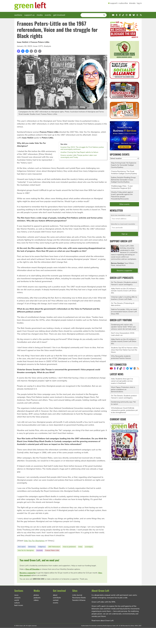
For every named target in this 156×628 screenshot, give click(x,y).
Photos (36, 595)
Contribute (57, 597)
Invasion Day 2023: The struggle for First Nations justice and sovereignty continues (82, 148)
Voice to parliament (69, 547)
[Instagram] (124, 368)
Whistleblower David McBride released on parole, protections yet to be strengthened (124, 402)
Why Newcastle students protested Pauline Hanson (121, 357)
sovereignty (89, 547)
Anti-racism (21, 547)
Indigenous (42, 547)
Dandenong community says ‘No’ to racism (123, 394)
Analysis (47, 46)
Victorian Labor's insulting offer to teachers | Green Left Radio (124, 298)
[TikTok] (121, 368)
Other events (124, 204)
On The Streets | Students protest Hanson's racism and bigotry (124, 283)
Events (48, 15)
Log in (139, 3)
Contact (55, 600)
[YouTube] (111, 368)
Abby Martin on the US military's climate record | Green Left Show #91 (123, 290)
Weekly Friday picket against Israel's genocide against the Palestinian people (122, 194)
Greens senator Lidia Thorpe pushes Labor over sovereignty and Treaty (78, 156)
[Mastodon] (18, 51)
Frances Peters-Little (39, 42)
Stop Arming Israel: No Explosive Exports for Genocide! (123, 164)
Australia (39, 550)
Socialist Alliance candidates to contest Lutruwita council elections (124, 409)
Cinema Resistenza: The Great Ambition (122, 172)
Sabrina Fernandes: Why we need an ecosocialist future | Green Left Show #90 (124, 311)
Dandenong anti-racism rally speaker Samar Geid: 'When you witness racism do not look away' (123, 326)
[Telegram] (127, 368)
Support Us (29, 15)
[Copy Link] (39, 51)
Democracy (31, 547)
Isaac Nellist (22, 42)
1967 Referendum (54, 547)
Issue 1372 (38, 46)
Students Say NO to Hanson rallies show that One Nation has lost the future (124, 350)
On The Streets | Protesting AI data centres (122, 304)
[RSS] (138, 368)
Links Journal (77, 595)
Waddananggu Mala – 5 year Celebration (122, 187)
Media (40, 15)
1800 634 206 (38, 579)
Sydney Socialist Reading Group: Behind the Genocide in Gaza (123, 178)
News (16, 595)
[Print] (31, 51)
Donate (132, 3)
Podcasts (37, 597)
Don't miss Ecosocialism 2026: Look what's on (123, 334)
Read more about (102, 620)
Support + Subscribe (119, 3)
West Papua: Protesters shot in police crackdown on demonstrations (123, 381)
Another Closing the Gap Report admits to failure (79, 152)
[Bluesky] (27, 51)
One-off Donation (32, 569)
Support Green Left (121, 241)
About (55, 595)
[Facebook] (22, 51)
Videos (36, 600)
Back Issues (18, 605)
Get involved (59, 15)
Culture (17, 603)
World (16, 600)
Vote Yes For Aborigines (34, 540)
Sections (18, 15)
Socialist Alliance (78, 600)
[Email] (35, 51)
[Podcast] (115, 368)
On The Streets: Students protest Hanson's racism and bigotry (124, 388)
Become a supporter (28, 573)
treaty (80, 547)
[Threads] (135, 368)
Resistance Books (79, 597)
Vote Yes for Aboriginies (26, 550)
